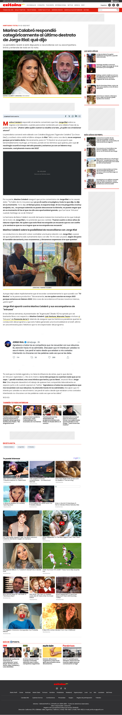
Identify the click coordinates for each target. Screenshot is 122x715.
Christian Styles (44, 10)
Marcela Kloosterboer (73, 10)
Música (77, 5)
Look (86, 692)
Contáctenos (50, 698)
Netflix (70, 5)
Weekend (69, 692)
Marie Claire (36, 692)
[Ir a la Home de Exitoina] (14, 5)
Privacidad (61, 698)
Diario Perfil (13, 692)
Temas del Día (8, 10)
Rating (86, 10)
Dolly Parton (20, 10)
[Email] (79, 116)
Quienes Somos (37, 698)
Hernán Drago (57, 10)
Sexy (83, 5)
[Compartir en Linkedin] (76, 116)
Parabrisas (60, 692)
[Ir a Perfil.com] (115, 2)
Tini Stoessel (31, 10)
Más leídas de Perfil (93, 135)
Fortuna (44, 692)
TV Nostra (31, 447)
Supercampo (78, 692)
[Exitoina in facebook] (113, 5)
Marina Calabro (9, 447)
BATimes (109, 692)
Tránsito (98, 698)
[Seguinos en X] (117, 5)
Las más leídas (91, 51)
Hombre (52, 692)
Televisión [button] (50, 5)
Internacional (60, 5)
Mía (95, 692)
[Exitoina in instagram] (109, 5)
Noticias (28, 692)
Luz (91, 692)
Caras (21, 692)
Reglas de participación (84, 698)
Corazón (40, 5)
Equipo (71, 698)
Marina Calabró (15, 122)
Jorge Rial (21, 447)
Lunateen (101, 692)
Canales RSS (25, 698)
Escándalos (31, 5)
